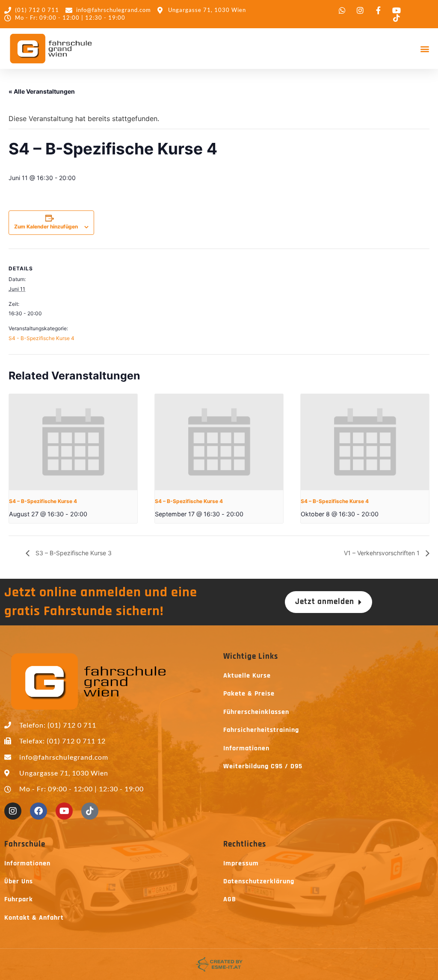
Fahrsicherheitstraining (261, 729)
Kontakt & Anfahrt (34, 917)
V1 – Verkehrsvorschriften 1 (382, 553)
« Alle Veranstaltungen (42, 91)
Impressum (241, 863)
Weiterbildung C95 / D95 (262, 766)
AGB (229, 899)
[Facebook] (38, 811)
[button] (424, 48)
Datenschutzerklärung (258, 881)
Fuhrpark (18, 899)
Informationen (246, 748)
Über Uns (18, 881)
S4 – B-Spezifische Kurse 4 (43, 501)
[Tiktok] (89, 811)
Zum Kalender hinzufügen (46, 226)
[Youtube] (64, 811)
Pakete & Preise (249, 693)
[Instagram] (12, 811)
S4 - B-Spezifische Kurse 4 (41, 338)
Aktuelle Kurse (247, 675)
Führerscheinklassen (256, 712)
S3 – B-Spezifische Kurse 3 (73, 553)
